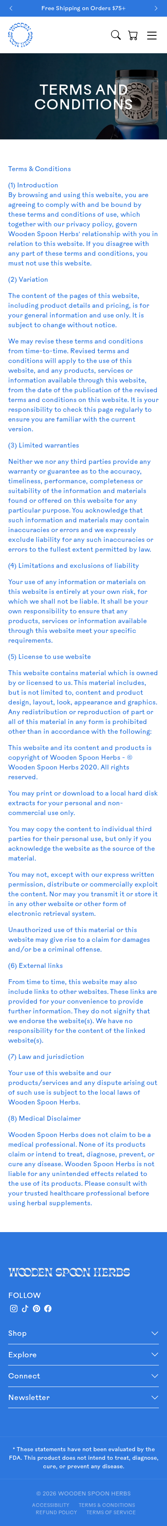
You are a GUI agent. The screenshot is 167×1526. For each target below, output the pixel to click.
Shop (17, 1333)
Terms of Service (111, 1512)
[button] (133, 35)
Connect (24, 1375)
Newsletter (28, 1397)
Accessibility (50, 1504)
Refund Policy (56, 1512)
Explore (22, 1354)
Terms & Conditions (107, 1504)
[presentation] (11, 8)
